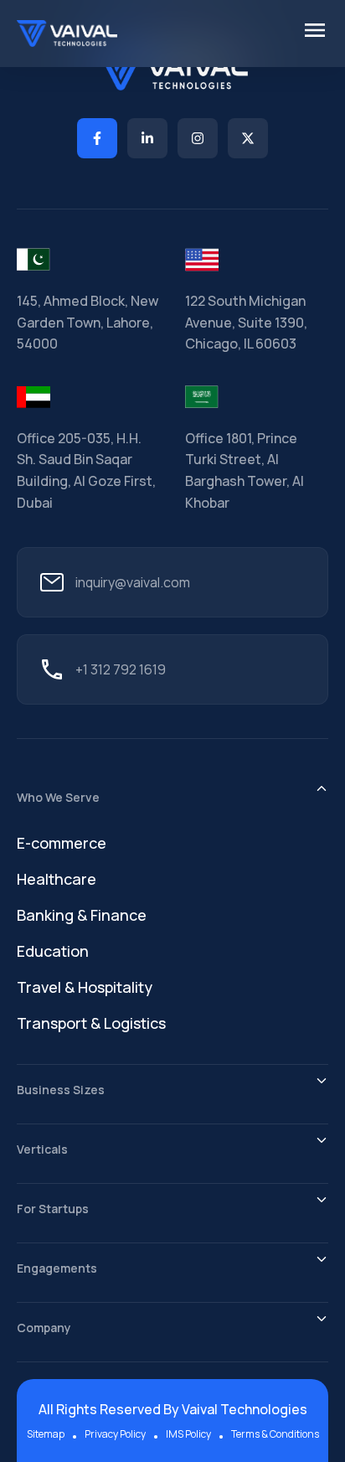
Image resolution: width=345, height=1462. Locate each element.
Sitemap (45, 1434)
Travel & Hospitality (84, 987)
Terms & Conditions (275, 1434)
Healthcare (56, 879)
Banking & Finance (82, 915)
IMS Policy (188, 1434)
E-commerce (61, 843)
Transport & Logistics (91, 1023)
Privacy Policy (115, 1434)
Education (53, 951)
